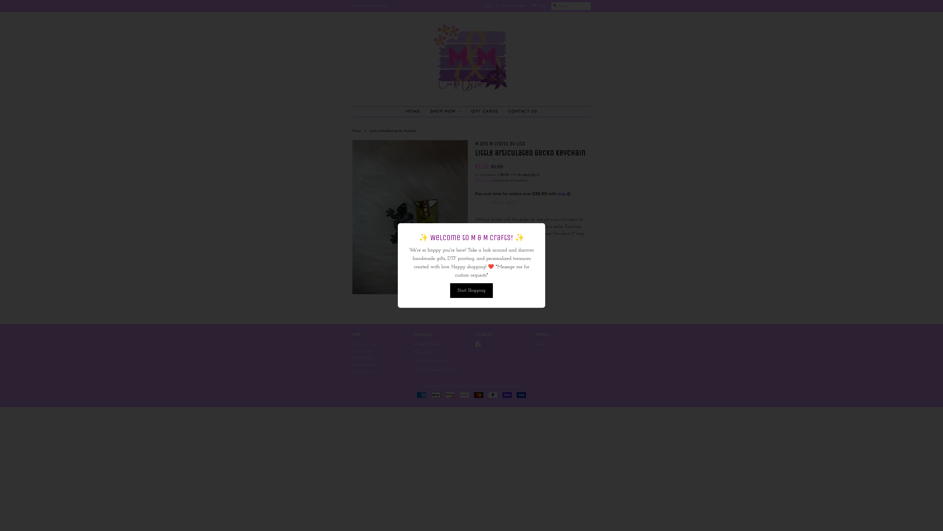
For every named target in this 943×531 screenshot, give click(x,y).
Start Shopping (471, 290)
